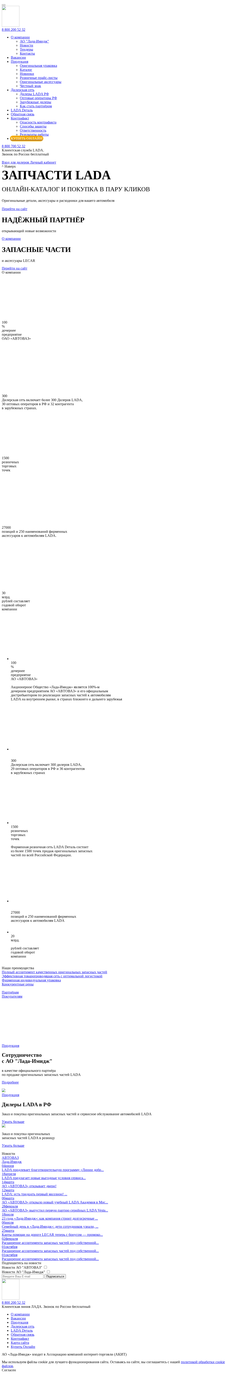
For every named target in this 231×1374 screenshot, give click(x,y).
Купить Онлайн (23, 1347)
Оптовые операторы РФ (38, 98)
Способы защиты (33, 126)
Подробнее (10, 1082)
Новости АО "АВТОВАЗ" (22, 1267)
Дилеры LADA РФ (34, 94)
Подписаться (55, 1276)
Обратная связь (22, 114)
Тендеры (26, 49)
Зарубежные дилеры (35, 102)
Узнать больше (13, 1122)
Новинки (27, 74)
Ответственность (33, 130)
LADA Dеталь (22, 110)
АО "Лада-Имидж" (34, 41)
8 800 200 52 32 (13, 29)
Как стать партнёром (36, 106)
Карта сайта (20, 1343)
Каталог (26, 70)
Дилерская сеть (22, 90)
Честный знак (30, 86)
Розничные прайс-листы (39, 78)
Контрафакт (20, 118)
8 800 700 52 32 (13, 146)
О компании (20, 37)
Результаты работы (34, 134)
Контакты (27, 53)
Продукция (19, 61)
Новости (26, 45)
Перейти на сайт (14, 209)
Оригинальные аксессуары (40, 82)
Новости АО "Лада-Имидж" (24, 1272)
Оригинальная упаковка (38, 65)
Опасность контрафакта (38, 122)
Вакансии (18, 57)
